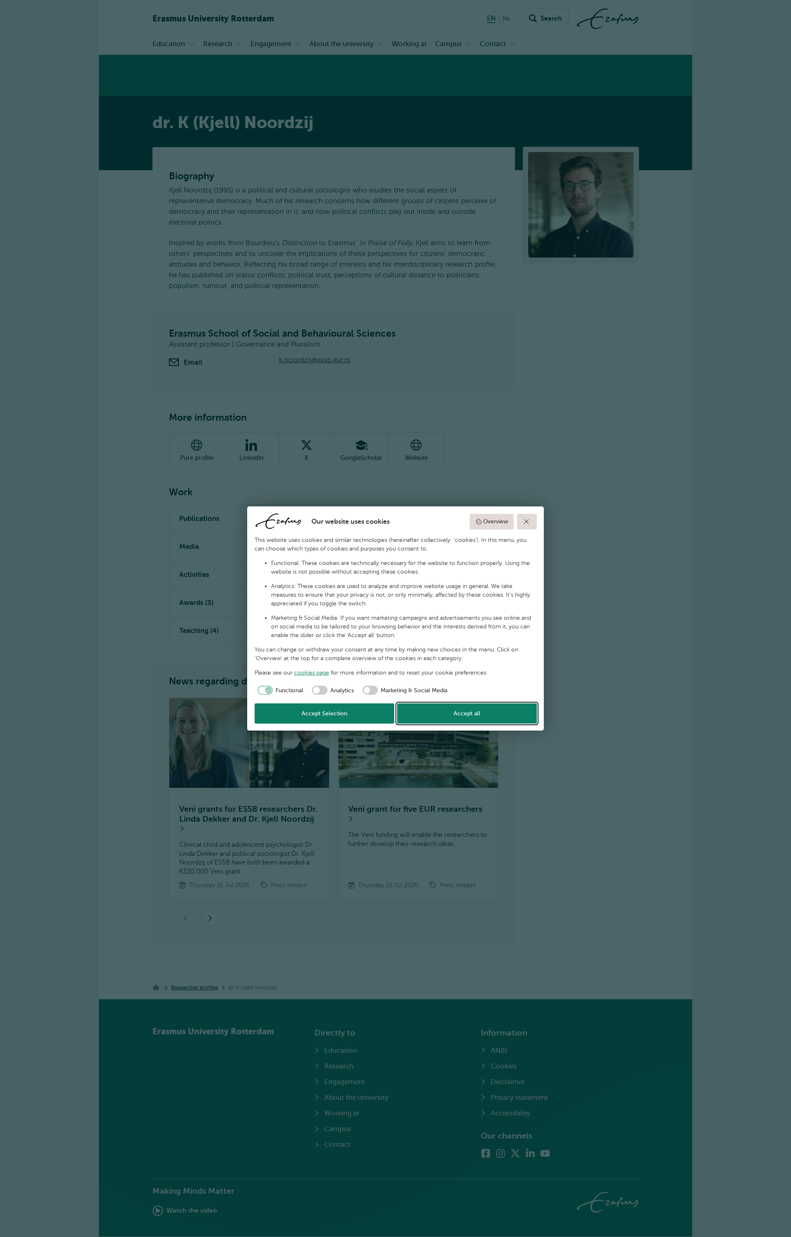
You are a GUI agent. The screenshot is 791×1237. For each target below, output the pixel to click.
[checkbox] (279, 690)
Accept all (467, 713)
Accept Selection (324, 713)
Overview (495, 521)
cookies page (311, 673)
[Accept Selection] (527, 521)
